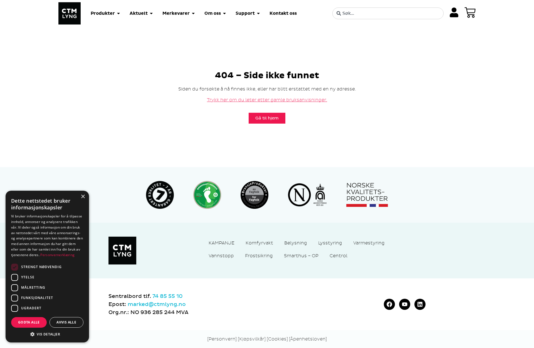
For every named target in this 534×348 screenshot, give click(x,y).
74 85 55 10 (167, 296)
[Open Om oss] (224, 13)
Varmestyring (369, 243)
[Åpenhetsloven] (308, 339)
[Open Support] (258, 13)
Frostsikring (259, 255)
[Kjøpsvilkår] (252, 339)
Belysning (295, 243)
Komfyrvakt (259, 243)
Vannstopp (221, 255)
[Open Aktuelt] (151, 13)
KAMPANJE (221, 243)
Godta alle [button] (29, 322)
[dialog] (47, 266)
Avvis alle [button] (66, 322)
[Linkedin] (420, 304)
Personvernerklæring (57, 255)
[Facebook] (389, 304)
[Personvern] (222, 339)
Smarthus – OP (301, 255)
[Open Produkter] (118, 13)
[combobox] (388, 13)
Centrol (338, 255)
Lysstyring (330, 243)
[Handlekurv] (470, 12)
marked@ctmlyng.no (157, 304)
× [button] (83, 197)
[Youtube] (404, 304)
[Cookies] (278, 339)
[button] (47, 334)
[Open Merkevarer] (193, 13)
